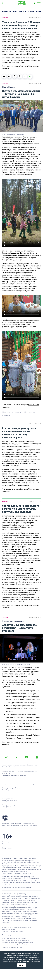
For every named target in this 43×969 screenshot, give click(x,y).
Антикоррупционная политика (11, 935)
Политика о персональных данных (13, 931)
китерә (16, 466)
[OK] (37, 757)
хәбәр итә (23, 54)
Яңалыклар (6, 11)
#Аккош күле (19, 412)
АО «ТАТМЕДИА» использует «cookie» (14, 938)
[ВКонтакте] (4, 76)
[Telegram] (9, 76)
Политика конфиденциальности (12, 947)
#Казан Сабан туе (7, 412)
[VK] (6, 757)
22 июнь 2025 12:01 (35, 84)
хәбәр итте (16, 529)
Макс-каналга (33, 66)
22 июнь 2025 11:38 (35, 424)
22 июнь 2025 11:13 (35, 501)
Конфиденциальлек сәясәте (30, 959)
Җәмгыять (5, 18)
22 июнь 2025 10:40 (35, 618)
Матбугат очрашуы (27, 11)
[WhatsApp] (20, 76)
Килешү (21, 965)
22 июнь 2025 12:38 (35, 18)
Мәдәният (5, 618)
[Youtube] (26, 757)
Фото (15, 11)
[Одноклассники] (15, 76)
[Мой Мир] (25, 76)
